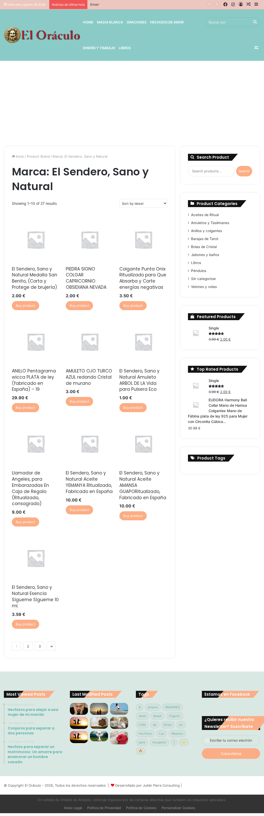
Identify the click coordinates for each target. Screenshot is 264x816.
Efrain (168, 725)
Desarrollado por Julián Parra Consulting (147, 785)
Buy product (25, 305)
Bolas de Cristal (204, 247)
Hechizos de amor (167, 22)
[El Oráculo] (42, 35)
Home (88, 22)
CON (142, 725)
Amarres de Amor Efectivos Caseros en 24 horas (129, 4)
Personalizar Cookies (178, 808)
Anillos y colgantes (206, 231)
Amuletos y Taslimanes (210, 223)
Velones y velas (204, 287)
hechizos (145, 733)
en (181, 725)
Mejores (177, 733)
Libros (125, 48)
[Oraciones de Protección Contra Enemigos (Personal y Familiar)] (99, 723)
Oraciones (136, 22)
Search (244, 171)
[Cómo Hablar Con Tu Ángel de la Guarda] (99, 736)
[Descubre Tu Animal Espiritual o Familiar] (119, 723)
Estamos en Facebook (227, 694)
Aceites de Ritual (205, 215)
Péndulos (198, 271)
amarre (153, 707)
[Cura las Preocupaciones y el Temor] (79, 737)
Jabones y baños (205, 255)
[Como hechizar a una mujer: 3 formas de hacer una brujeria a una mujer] (99, 709)
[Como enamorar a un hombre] (79, 723)
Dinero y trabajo (99, 48)
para (142, 742)
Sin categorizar (203, 279)
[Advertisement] (132, 102)
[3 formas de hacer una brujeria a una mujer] (119, 709)
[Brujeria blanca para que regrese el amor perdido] (119, 737)
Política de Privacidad (104, 808)
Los (161, 733)
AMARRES (172, 707)
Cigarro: (174, 716)
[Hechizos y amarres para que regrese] (79, 709)
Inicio (20, 156)
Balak (157, 716)
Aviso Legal (73, 808)
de (154, 725)
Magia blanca (110, 22)
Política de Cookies (141, 808)
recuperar (159, 742)
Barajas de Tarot (204, 239)
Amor (142, 716)
